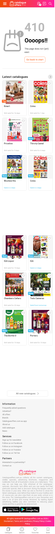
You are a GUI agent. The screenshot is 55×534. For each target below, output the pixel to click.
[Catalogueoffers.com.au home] (18, 3)
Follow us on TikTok (11, 453)
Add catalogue (8, 428)
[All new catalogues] (50, 76)
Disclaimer (8, 521)
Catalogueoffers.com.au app (14, 421)
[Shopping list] (44, 3)
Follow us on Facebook (12, 443)
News (4, 431)
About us (6, 424)
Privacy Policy (38, 521)
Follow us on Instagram (12, 446)
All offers (6, 414)
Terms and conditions (23, 521)
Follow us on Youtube (11, 450)
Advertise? (6, 411)
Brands (5, 418)
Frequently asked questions (14, 408)
